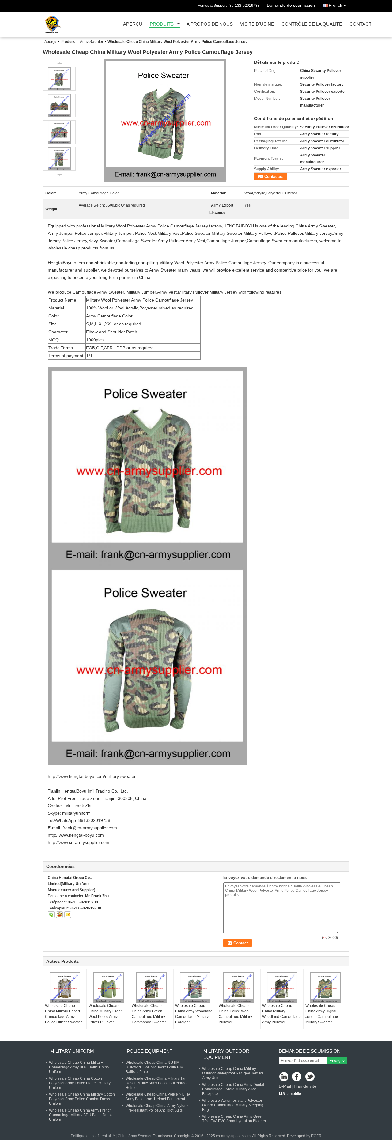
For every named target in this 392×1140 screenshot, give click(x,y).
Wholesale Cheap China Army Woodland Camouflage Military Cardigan (194, 1013)
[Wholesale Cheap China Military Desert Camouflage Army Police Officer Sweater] (64, 987)
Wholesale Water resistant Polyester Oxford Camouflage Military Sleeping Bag (232, 1105)
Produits (162, 24)
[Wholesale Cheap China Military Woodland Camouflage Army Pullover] (282, 987)
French (335, 5)
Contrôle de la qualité (311, 24)
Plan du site (305, 1086)
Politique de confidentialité (93, 1136)
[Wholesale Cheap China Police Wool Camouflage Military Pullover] (238, 987)
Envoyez (337, 1061)
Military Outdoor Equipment (226, 1054)
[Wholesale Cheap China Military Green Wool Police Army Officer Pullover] (108, 987)
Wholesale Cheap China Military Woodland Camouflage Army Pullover (281, 1013)
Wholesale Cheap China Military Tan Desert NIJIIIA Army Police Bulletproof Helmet (156, 1083)
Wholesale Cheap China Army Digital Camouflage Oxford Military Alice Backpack (233, 1089)
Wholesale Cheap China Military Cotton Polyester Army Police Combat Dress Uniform (82, 1099)
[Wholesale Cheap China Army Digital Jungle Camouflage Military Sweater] (325, 987)
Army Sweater (91, 41)
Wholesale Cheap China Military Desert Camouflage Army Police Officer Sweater (63, 1013)
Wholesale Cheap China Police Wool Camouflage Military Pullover (235, 1013)
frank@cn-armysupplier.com (89, 827)
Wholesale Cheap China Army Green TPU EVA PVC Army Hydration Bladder (234, 1118)
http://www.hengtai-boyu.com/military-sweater (92, 776)
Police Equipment (149, 1051)
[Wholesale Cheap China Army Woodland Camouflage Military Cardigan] (195, 987)
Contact (360, 24)
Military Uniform (72, 1051)
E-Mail (285, 1086)
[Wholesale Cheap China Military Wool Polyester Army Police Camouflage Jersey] (165, 120)
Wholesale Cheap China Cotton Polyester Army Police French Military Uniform (80, 1083)
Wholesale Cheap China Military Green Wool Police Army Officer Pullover (106, 1013)
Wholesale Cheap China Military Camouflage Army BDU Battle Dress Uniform (79, 1067)
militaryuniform (76, 813)
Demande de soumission (291, 5)
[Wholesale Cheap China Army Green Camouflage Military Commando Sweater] (151, 987)
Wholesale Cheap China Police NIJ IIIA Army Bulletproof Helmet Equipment (158, 1096)
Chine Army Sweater (135, 1136)
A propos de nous (210, 24)
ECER (316, 1136)
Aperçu (132, 24)
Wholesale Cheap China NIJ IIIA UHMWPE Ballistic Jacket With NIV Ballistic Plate (154, 1067)
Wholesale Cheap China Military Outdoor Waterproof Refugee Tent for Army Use (232, 1073)
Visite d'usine (257, 24)
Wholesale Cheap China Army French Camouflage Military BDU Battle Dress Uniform (80, 1115)
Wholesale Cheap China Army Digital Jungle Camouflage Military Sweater (321, 1013)
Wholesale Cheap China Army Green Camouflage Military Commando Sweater (149, 1013)
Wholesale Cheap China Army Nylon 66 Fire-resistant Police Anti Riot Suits (159, 1108)
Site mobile (291, 1094)
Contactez (273, 176)
